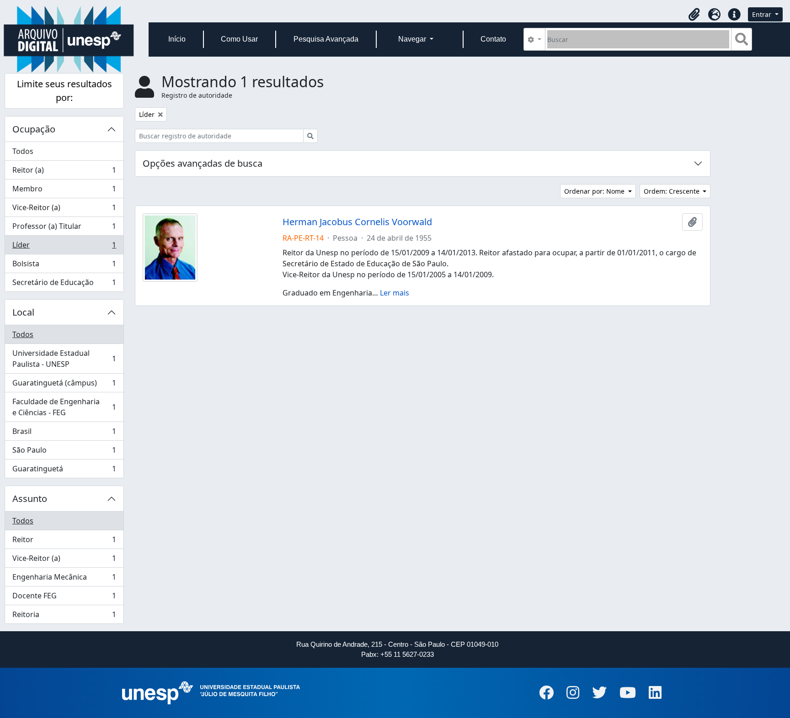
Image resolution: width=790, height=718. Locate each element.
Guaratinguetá (64, 471)
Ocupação (33, 129)
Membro (64, 191)
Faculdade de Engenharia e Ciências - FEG (64, 406)
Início (177, 39)
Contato (493, 39)
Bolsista (64, 266)
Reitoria (64, 616)
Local (23, 312)
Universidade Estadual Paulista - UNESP (64, 358)
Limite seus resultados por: (64, 91)
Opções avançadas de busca (202, 163)
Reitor (64, 541)
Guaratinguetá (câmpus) (64, 385)
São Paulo (64, 452)
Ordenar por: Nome (595, 191)
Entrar (762, 14)
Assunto (29, 498)
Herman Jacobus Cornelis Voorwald (357, 221)
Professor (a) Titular (64, 228)
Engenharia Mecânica (64, 579)
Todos (22, 151)
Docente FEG (64, 598)
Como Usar (239, 39)
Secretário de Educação (64, 284)
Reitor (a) (64, 172)
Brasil (64, 433)
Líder (64, 247)
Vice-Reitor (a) (64, 209)
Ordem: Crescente (672, 191)
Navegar (413, 39)
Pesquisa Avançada (326, 39)
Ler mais (394, 293)
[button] (694, 15)
